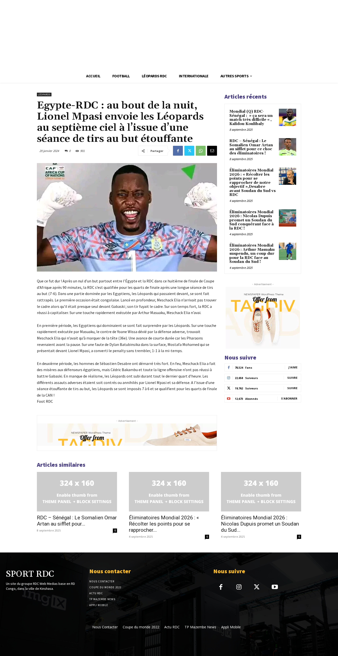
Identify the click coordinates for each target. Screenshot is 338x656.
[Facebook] (178, 151)
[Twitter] (189, 151)
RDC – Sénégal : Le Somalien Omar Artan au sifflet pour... (77, 521)
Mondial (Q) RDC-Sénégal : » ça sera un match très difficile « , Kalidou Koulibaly (251, 117)
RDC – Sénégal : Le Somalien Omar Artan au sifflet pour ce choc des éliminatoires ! (251, 147)
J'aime (293, 367)
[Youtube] (275, 587)
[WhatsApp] (201, 151)
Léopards (44, 94)
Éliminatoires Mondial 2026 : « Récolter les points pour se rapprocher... (164, 524)
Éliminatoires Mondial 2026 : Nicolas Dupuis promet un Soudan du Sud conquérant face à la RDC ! (251, 220)
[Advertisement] (148, 34)
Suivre (292, 378)
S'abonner (289, 398)
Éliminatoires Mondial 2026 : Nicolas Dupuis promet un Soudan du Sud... (260, 524)
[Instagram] (239, 587)
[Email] (212, 151)
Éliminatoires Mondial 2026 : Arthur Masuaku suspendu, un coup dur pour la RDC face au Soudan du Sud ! (252, 253)
